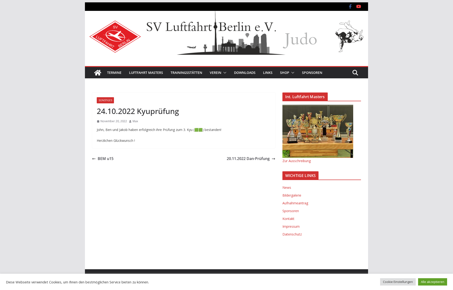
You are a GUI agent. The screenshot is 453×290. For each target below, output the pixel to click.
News (286, 187)
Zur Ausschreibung (296, 161)
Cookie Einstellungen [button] (398, 282)
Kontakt (288, 218)
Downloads (245, 72)
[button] (223, 72)
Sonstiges (105, 100)
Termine (114, 72)
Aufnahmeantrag (295, 203)
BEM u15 (105, 158)
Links (268, 72)
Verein (215, 72)
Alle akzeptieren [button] (432, 282)
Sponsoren (312, 72)
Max (135, 121)
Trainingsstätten (186, 72)
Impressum (291, 226)
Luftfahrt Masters (146, 72)
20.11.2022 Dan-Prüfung (248, 158)
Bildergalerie (291, 195)
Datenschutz (292, 234)
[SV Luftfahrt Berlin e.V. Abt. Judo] (226, 14)
